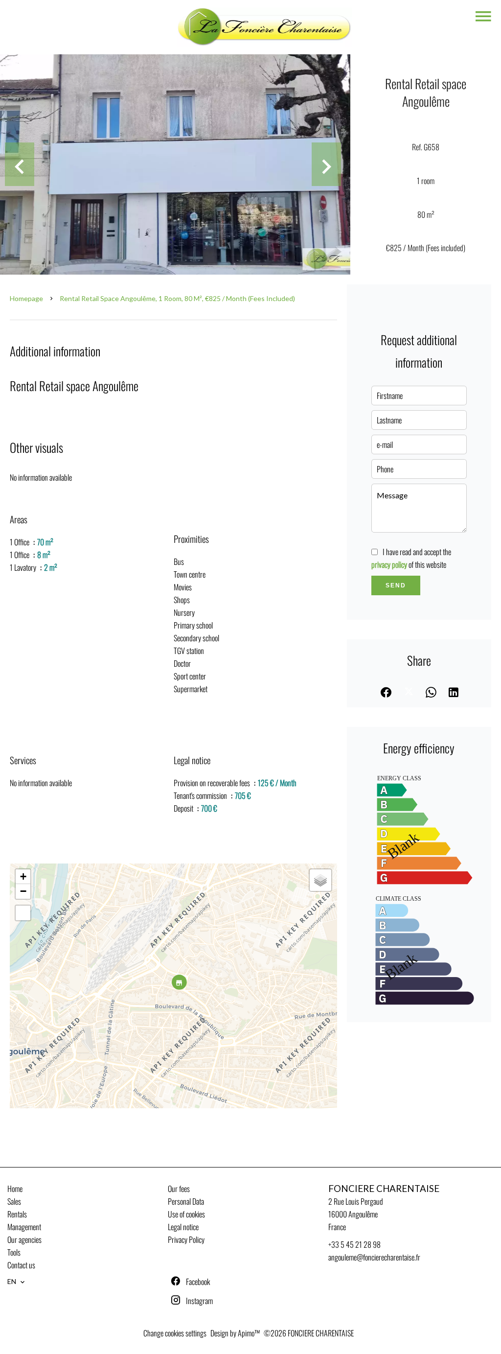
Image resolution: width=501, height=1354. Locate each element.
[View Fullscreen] (23, 913)
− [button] (23, 891)
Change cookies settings (174, 1333)
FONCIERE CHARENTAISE (383, 1188)
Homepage (26, 298)
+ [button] (23, 876)
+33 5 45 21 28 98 (354, 1244)
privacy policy (389, 564)
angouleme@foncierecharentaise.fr (374, 1257)
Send (396, 585)
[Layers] (320, 880)
